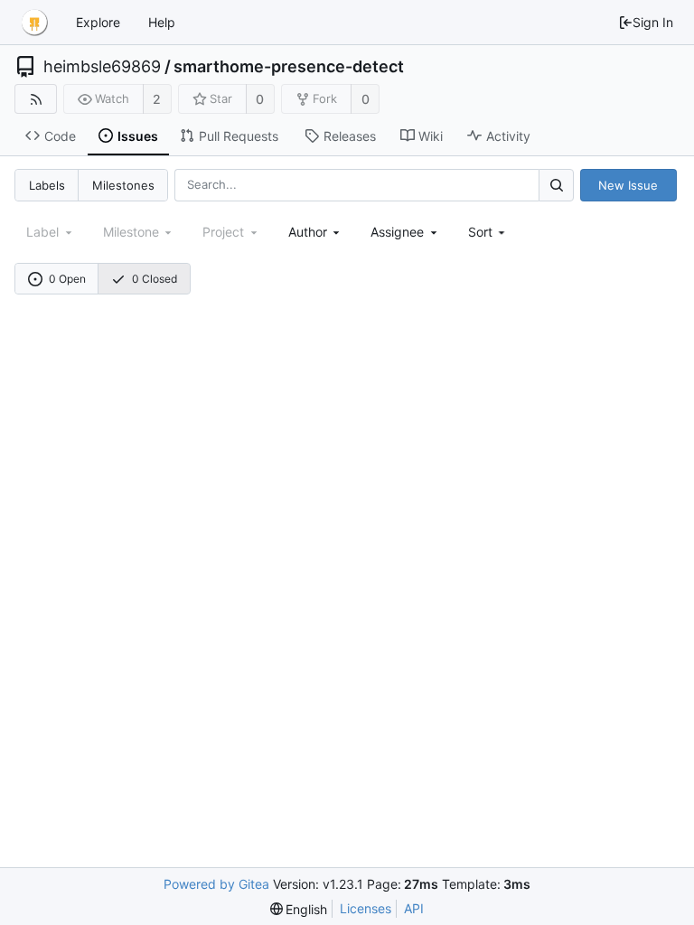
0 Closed (154, 278)
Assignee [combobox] (397, 231)
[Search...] (556, 185)
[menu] (488, 231)
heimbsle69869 (102, 67)
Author (307, 231)
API (414, 908)
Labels (47, 185)
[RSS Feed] (35, 99)
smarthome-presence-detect (289, 67)
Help (161, 22)
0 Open (67, 278)
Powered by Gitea (216, 884)
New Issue (628, 185)
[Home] (34, 22)
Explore (98, 22)
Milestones (123, 185)
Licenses (365, 908)
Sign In (653, 22)
